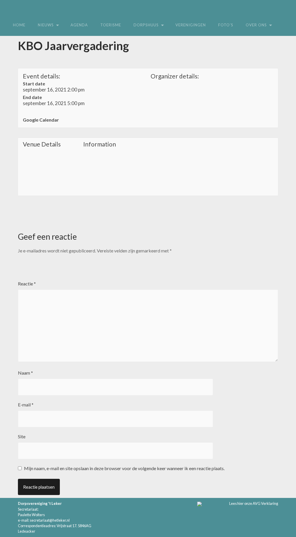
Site (21, 436)
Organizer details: (175, 76)
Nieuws (46, 25)
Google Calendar (41, 119)
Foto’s (225, 25)
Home (19, 25)
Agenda (79, 25)
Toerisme (110, 25)
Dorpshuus (146, 25)
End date (32, 97)
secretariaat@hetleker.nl (50, 520)
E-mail (26, 404)
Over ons (256, 25)
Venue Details (42, 144)
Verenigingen (190, 25)
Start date (34, 83)
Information (99, 144)
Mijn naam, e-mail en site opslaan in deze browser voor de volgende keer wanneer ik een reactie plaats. (124, 468)
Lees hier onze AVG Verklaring (253, 503)
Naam (25, 372)
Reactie (27, 283)
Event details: (41, 76)
